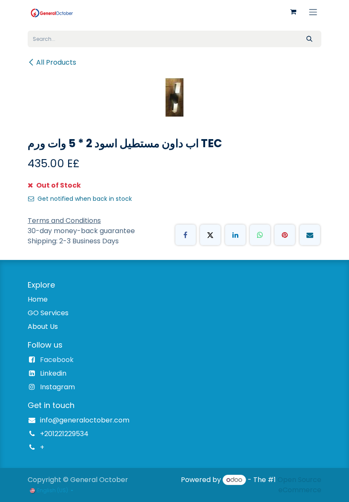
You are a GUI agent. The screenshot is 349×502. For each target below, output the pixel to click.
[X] (210, 235)
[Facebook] (185, 235)
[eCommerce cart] (293, 12)
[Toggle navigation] (313, 11)
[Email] (310, 235)
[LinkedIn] (235, 235)
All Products (56, 62)
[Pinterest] (285, 235)
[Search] (309, 39)
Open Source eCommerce (299, 485)
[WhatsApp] (260, 235)
